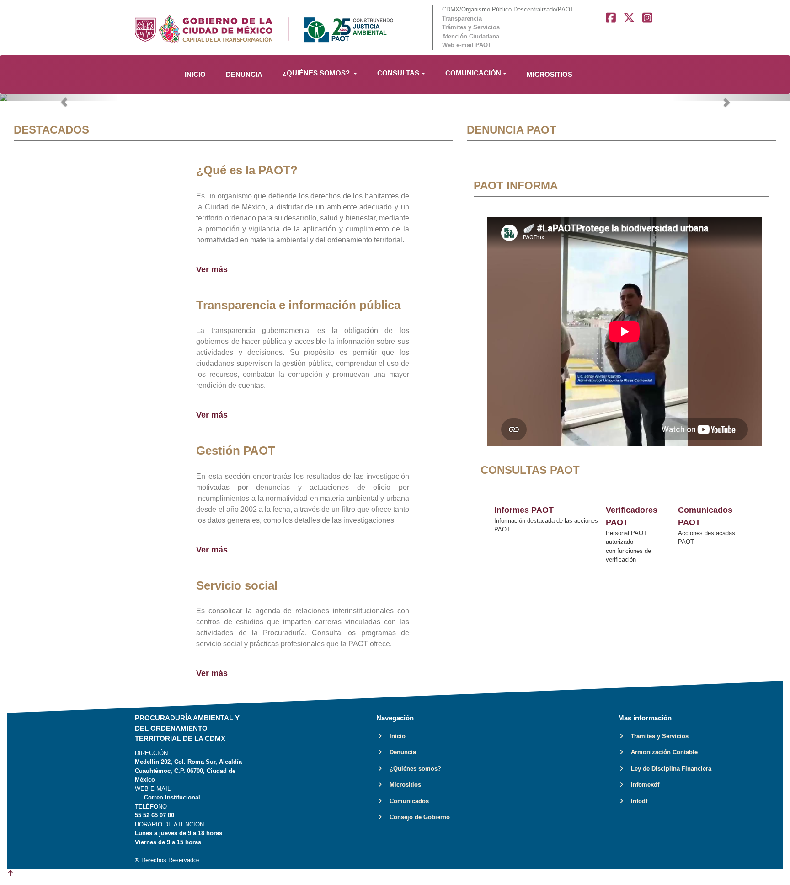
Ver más (212, 269)
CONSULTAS (398, 73)
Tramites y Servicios (657, 736)
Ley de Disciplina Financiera (668, 768)
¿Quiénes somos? (412, 768)
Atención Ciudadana (470, 36)
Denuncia (400, 752)
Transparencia (462, 18)
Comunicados (406, 801)
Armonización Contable (661, 752)
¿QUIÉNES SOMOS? (317, 73)
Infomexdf (642, 784)
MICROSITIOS (549, 74)
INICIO (195, 74)
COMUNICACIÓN (473, 73)
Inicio (395, 736)
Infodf (636, 801)
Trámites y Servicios (471, 27)
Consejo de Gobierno (417, 817)
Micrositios (402, 784)
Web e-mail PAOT (466, 45)
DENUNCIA (244, 74)
